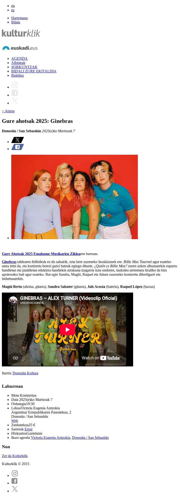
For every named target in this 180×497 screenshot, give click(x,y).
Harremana (19, 18)
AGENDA (19, 58)
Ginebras (9, 262)
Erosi (28, 429)
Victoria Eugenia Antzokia (50, 438)
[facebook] (14, 483)
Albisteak (18, 63)
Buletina (17, 75)
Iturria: (7, 373)
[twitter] (14, 491)
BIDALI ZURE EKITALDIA (33, 71)
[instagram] (14, 476)
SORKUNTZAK (24, 67)
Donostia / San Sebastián (90, 438)
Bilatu (15, 22)
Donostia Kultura (25, 373)
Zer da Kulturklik (15, 456)
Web (14, 421)
